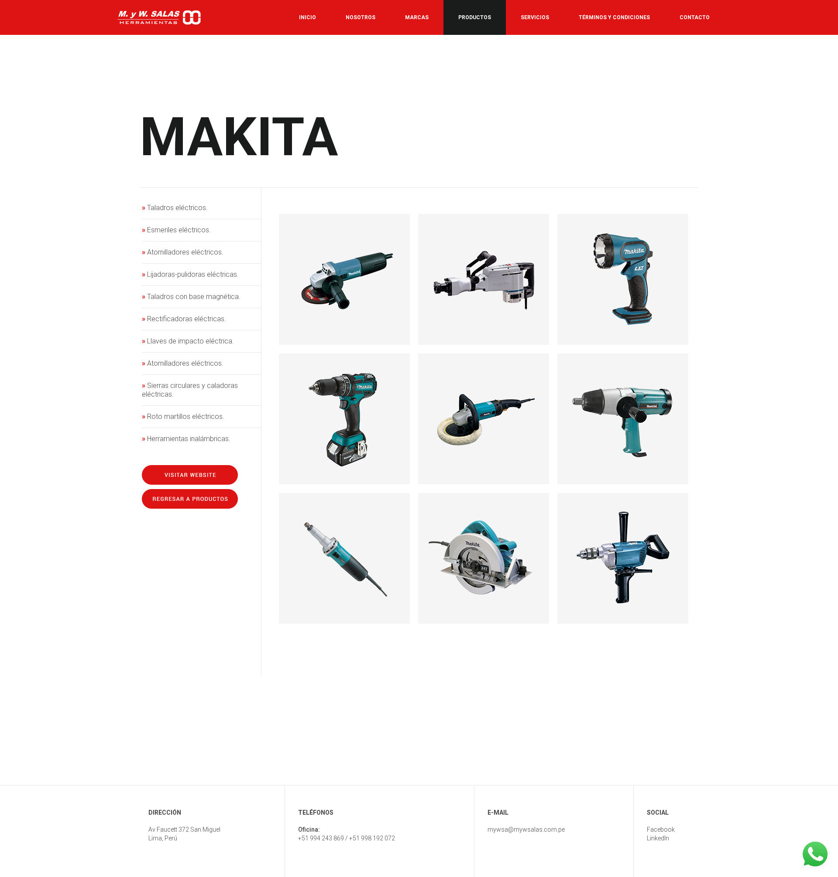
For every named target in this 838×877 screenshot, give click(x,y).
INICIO (307, 17)
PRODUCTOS (474, 17)
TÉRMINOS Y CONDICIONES (614, 17)
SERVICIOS (535, 17)
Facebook (661, 829)
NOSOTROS (360, 17)
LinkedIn (658, 838)
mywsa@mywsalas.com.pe (526, 829)
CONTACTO (695, 17)
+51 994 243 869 (321, 838)
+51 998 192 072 (372, 838)
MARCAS (417, 17)
